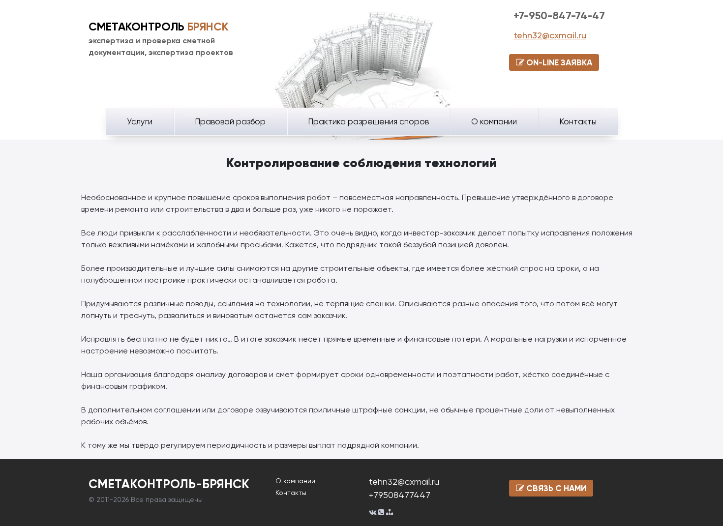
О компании (494, 121)
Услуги (139, 121)
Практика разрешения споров (368, 121)
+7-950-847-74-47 (559, 15)
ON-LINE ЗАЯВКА (558, 62)
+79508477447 (399, 495)
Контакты (578, 121)
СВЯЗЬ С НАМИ (555, 488)
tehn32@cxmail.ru (549, 35)
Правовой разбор (230, 121)
